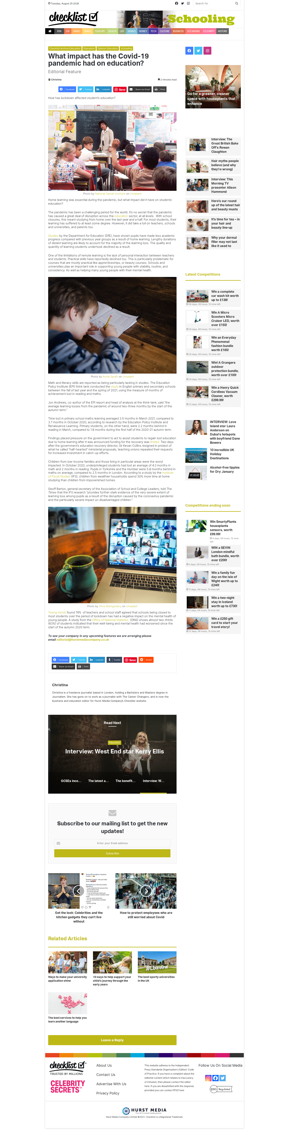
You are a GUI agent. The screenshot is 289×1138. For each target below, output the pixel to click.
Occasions (193, 31)
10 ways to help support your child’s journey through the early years (112, 981)
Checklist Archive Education (64, 48)
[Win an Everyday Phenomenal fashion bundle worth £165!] (197, 342)
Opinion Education (108, 48)
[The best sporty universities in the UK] (157, 962)
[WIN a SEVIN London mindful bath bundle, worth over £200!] (197, 552)
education (121, 216)
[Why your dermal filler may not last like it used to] (197, 243)
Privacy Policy (107, 1093)
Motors (222, 31)
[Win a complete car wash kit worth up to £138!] (197, 296)
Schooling (126, 48)
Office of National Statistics (110, 620)
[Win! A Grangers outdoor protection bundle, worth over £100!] (197, 367)
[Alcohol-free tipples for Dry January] (196, 473)
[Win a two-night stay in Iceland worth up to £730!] (197, 602)
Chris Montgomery (110, 606)
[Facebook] (215, 1078)
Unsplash (136, 193)
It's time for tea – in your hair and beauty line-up (225, 223)
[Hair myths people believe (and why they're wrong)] (197, 166)
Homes (132, 31)
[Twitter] (222, 1078)
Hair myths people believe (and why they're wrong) (225, 165)
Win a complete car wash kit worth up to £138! (225, 296)
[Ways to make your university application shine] (67, 962)
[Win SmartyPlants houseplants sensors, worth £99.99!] (196, 526)
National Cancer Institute (110, 193)
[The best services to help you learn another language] (67, 1003)
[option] (112, 754)
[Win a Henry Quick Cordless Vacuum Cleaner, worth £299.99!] (197, 392)
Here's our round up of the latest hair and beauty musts (225, 205)
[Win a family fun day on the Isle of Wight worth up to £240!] (197, 577)
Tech (153, 31)
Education (89, 48)
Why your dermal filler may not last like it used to (224, 242)
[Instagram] (208, 1078)
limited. (155, 442)
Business (178, 31)
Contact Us (105, 1075)
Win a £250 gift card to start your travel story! (224, 623)
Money (143, 31)
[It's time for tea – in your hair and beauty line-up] (197, 225)
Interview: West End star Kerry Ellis (112, 752)
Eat (68, 31)
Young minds (57, 612)
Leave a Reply (112, 1040)
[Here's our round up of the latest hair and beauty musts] (197, 206)
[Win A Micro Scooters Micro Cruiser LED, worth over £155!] (197, 317)
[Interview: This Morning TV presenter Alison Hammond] (197, 185)
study (115, 386)
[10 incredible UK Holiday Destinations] (196, 455)
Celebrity (208, 31)
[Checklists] (73, 18)
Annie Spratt (110, 376)
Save (122, 89)
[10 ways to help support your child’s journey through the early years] (112, 962)
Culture (164, 31)
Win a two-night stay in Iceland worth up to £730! (224, 602)
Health (112, 31)
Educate (100, 31)
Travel (88, 31)
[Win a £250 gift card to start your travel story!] (197, 623)
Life (122, 31)
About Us (104, 1065)
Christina (56, 79)
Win (59, 31)
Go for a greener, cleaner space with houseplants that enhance (211, 99)
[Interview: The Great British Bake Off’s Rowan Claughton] (197, 145)
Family (76, 31)
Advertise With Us (111, 1084)
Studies (53, 236)
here (181, 1090)
